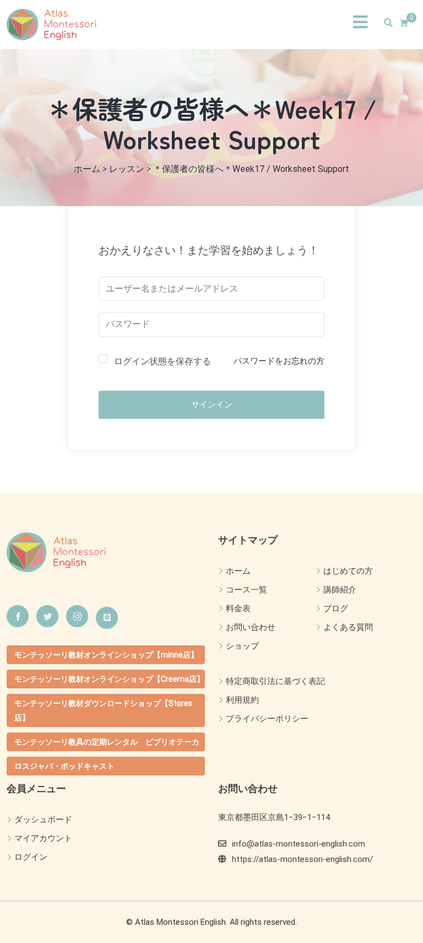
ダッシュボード (43, 820)
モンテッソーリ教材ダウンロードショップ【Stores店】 (103, 710)
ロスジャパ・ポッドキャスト (64, 766)
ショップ (242, 646)
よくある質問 (348, 627)
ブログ (335, 608)
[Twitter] (47, 616)
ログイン (30, 857)
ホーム (238, 571)
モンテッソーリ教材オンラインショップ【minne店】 (106, 654)
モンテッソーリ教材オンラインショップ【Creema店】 (109, 679)
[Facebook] (18, 616)
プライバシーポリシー (267, 719)
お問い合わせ (250, 627)
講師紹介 (339, 590)
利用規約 (242, 700)
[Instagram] (77, 616)
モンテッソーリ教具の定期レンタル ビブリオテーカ (106, 741)
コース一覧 (246, 590)
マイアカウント (43, 838)
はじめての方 (348, 571)
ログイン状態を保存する (162, 361)
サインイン (211, 404)
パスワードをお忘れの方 (279, 361)
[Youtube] (107, 618)
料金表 (238, 608)
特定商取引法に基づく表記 (275, 681)
